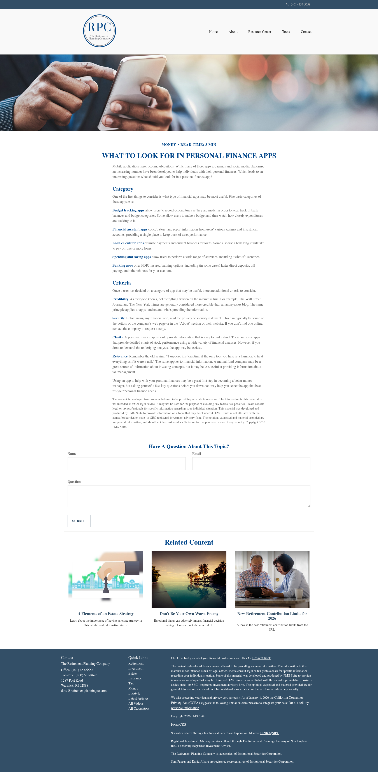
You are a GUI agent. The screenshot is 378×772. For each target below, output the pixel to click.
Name (72, 453)
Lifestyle (134, 693)
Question (74, 481)
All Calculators (138, 708)
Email (196, 453)
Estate (132, 673)
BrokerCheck (261, 658)
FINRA (265, 732)
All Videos (136, 703)
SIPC (275, 732)
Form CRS (178, 724)
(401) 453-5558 (300, 4)
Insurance (135, 678)
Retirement (136, 663)
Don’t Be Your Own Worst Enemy (189, 613)
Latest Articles (138, 698)
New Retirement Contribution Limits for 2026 (272, 615)
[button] (233, 31)
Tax (131, 683)
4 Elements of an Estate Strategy (106, 613)
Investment (135, 668)
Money (133, 688)
